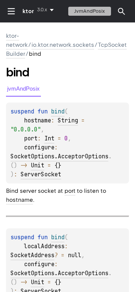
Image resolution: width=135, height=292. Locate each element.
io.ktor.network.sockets (63, 45)
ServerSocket (41, 174)
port (69, 191)
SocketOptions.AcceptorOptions (59, 156)
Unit (37, 165)
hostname (19, 200)
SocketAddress (32, 255)
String (68, 120)
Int (49, 138)
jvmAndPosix (89, 11)
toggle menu (11, 11)
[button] (121, 11)
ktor (28, 11)
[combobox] (46, 10)
